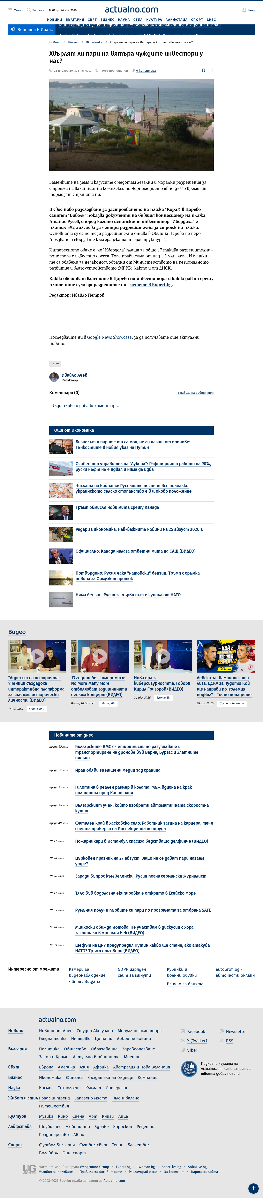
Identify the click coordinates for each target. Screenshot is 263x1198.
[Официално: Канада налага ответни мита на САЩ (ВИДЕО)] (62, 556)
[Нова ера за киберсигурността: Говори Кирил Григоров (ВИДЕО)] (163, 656)
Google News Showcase (109, 337)
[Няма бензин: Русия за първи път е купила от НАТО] (62, 599)
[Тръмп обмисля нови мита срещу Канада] (62, 512)
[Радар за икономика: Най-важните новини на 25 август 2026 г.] (62, 534)
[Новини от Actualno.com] (131, 9)
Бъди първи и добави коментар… (85, 406)
